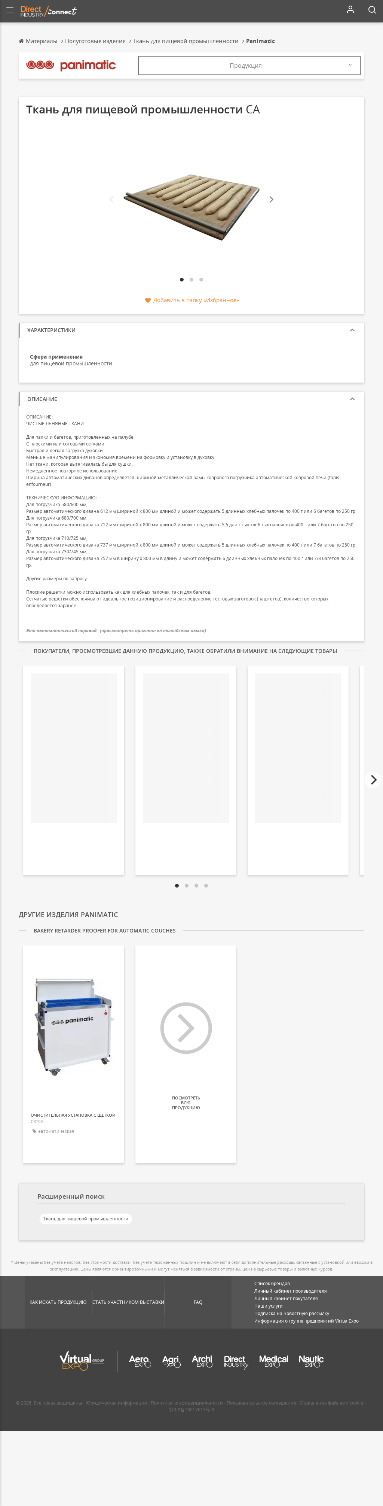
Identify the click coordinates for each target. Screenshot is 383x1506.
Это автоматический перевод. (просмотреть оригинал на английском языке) (116, 630)
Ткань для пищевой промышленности (85, 1219)
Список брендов (272, 1283)
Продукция (246, 65)
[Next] (270, 199)
